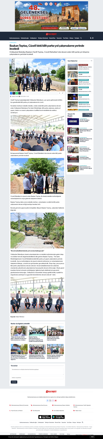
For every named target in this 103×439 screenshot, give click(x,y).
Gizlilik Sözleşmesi (64, 437)
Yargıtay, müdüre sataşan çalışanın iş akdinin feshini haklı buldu (85, 68)
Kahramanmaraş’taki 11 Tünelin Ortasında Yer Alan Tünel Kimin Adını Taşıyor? (84, 75)
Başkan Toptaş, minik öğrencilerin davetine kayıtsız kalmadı (53, 338)
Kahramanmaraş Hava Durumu (40, 405)
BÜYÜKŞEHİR (13, 434)
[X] (50, 400)
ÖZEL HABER (54, 434)
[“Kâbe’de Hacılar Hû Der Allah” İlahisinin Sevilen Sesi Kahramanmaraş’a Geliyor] (19, 331)
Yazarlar (59, 38)
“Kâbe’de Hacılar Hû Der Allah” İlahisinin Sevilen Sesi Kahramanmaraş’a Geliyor (18, 338)
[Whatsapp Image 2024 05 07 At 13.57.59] (37, 133)
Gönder (14, 382)
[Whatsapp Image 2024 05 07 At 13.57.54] (37, 230)
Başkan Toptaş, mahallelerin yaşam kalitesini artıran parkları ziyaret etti (55, 357)
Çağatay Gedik (15, 96)
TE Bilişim (84, 434)
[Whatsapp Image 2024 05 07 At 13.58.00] (37, 295)
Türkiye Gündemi (43, 38)
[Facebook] (47, 400)
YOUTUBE (62, 434)
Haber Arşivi (78, 410)
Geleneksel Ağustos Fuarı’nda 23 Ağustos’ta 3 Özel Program (84, 83)
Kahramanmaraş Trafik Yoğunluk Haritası (82, 406)
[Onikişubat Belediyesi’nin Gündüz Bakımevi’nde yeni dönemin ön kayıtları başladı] (37, 349)
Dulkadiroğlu (25, 38)
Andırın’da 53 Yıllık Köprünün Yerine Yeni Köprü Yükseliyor (84, 106)
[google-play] (58, 417)
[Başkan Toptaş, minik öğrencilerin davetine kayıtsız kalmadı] (55, 331)
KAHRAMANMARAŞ (83, 72)
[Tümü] (91, 61)
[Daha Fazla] (19, 93)
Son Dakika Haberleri (59, 410)
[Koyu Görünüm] (90, 38)
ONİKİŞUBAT (13, 42)
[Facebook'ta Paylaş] (11, 93)
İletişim (77, 38)
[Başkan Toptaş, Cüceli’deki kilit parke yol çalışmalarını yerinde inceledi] (37, 75)
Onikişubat (33, 38)
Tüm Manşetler (36, 410)
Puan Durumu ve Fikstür (17, 410)
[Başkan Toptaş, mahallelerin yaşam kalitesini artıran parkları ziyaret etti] (55, 349)
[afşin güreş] (51, 15)
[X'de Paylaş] (14, 93)
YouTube (65, 38)
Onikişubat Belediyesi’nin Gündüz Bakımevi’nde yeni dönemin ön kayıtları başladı (37, 357)
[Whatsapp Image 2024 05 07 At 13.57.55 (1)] (37, 176)
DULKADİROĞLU (32, 434)
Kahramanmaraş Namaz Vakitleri (62, 405)
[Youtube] (55, 400)
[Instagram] (53, 400)
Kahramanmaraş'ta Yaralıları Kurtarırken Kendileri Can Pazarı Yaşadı (84, 98)
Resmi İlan (52, 38)
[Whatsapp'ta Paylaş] (16, 93)
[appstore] (44, 417)
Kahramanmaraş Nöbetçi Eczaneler (19, 405)
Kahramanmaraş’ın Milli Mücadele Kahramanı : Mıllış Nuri (84, 90)
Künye (71, 38)
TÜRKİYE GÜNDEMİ (43, 434)
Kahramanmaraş (15, 38)
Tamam (92, 436)
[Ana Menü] (92, 38)
